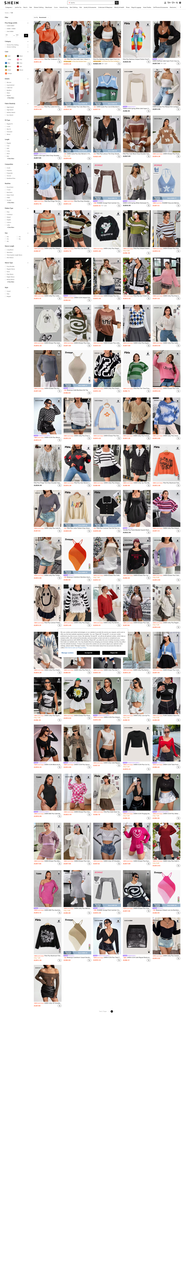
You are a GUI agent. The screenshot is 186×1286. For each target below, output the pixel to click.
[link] (169, 2)
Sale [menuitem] (30, 7)
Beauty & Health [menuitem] (119, 7)
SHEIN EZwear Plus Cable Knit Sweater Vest (137, 622)
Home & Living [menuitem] (63, 7)
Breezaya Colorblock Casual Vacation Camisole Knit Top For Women (77, 957)
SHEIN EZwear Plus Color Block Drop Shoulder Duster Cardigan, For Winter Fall (77, 107)
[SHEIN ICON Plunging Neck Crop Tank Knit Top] (137, 792)
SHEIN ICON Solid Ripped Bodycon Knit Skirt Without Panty (137, 957)
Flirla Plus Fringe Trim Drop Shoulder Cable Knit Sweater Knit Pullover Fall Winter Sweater (48, 201)
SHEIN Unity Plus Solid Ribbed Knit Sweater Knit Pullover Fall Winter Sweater (48, 528)
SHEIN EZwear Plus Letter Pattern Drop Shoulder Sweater (166, 388)
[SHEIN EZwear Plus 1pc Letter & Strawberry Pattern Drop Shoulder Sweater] (137, 555)
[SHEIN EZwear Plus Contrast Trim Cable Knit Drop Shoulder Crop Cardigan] (166, 650)
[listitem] (47, 43)
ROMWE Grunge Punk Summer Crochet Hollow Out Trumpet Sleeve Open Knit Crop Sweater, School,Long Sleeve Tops (107, 203)
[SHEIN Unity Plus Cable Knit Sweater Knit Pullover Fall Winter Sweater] (166, 323)
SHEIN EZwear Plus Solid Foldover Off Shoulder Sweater (107, 575)
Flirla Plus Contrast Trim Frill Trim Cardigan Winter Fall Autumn (107, 528)
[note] (77, 56)
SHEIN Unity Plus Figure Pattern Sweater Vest (48, 715)
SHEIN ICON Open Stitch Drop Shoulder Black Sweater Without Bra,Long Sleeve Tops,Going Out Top (48, 155)
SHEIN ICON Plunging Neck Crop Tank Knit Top (137, 813)
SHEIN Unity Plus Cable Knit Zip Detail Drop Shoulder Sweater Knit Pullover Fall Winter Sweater (48, 296)
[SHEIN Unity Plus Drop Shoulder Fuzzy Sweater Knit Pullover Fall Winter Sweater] (77, 415)
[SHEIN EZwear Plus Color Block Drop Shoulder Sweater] (166, 555)
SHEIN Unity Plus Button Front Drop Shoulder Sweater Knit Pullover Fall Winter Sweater (107, 622)
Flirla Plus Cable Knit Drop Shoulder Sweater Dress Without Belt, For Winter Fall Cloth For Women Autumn (48, 107)
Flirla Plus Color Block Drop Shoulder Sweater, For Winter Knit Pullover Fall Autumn (137, 154)
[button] (177, 3)
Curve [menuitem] (56, 7)
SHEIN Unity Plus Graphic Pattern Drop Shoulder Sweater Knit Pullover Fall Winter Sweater (107, 388)
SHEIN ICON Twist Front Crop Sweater (166, 764)
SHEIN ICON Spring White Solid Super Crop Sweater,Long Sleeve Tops (137, 108)
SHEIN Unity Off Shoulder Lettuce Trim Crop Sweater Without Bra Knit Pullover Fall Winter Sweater (107, 861)
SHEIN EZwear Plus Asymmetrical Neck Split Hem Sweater (48, 388)
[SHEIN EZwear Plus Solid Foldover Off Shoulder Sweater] (107, 555)
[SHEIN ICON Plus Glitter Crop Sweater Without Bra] (166, 792)
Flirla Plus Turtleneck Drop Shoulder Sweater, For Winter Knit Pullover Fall (48, 59)
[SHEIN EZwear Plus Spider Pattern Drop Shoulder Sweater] (48, 323)
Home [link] (7, 13)
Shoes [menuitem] (128, 7)
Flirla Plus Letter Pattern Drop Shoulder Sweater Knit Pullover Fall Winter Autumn (77, 528)
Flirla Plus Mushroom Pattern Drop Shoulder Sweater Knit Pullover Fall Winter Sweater (166, 483)
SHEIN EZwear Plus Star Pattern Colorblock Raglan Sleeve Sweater (107, 435)
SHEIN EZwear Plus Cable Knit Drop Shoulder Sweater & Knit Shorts (77, 861)
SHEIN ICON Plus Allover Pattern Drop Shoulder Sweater (48, 437)
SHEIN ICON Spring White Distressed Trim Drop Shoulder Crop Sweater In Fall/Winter (137, 203)
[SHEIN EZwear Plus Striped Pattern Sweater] (166, 228)
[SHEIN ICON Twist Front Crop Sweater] (166, 743)
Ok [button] (26, 35)
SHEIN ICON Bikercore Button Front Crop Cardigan (48, 764)
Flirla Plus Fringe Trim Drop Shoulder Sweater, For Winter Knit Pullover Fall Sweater (48, 483)
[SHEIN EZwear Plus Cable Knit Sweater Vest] (137, 602)
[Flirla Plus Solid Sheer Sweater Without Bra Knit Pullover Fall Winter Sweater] (107, 792)
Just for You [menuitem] (18, 7)
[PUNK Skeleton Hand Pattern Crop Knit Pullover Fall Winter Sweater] (166, 695)
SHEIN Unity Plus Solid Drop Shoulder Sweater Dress (166, 861)
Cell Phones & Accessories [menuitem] (160, 7)
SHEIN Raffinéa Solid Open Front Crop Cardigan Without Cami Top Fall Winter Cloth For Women (166, 61)
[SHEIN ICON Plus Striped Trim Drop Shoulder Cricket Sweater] (107, 695)
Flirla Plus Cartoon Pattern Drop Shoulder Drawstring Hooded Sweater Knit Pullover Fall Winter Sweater (48, 622)
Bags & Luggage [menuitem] (136, 7)
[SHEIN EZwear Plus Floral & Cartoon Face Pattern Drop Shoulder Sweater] (77, 695)
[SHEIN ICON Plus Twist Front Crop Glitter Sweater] (107, 935)
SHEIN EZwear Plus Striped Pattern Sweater (166, 248)
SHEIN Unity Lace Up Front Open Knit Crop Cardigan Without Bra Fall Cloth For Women (137, 715)
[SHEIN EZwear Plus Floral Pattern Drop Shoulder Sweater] (166, 134)
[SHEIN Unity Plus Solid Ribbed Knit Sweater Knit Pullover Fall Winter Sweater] (48, 508)
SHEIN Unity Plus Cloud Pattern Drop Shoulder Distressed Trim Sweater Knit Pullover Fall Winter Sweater (166, 435)
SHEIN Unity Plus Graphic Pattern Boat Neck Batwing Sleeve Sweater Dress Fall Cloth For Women (48, 670)
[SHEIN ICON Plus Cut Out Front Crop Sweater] (137, 743)
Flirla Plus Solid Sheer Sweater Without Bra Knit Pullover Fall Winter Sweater (107, 812)
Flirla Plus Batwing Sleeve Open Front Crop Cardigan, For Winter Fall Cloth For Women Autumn (107, 59)
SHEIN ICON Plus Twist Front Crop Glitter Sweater (107, 957)
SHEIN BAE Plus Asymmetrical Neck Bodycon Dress (48, 910)
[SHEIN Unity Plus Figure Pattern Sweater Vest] (48, 695)
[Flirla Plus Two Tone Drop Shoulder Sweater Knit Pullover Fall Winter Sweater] (137, 368)
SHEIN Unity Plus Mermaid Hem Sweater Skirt (77, 908)
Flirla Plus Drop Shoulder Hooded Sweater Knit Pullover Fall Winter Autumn (77, 201)
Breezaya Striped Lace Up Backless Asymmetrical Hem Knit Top (166, 910)
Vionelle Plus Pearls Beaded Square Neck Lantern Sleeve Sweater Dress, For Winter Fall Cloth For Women (137, 530)
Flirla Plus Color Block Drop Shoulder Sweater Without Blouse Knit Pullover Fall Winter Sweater (77, 248)
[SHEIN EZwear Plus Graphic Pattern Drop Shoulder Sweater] (77, 323)
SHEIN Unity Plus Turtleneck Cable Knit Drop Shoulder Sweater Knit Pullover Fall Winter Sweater (48, 575)
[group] (17, 44)
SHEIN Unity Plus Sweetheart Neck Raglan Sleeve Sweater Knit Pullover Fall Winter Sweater (166, 955)
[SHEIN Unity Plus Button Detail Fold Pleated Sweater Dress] (137, 650)
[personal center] (165, 3)
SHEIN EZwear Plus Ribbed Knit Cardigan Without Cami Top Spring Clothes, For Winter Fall (166, 107)
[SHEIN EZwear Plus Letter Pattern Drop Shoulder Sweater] (166, 368)
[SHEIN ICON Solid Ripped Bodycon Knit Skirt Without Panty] (137, 935)
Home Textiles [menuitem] (147, 7)
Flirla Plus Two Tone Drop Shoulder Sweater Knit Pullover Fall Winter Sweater (137, 388)
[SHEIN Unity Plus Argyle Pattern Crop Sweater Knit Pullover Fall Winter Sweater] (137, 323)
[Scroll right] (180, 7)
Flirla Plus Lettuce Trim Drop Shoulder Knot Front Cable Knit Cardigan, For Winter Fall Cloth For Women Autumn (107, 154)
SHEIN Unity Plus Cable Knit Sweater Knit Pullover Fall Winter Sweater (166, 343)
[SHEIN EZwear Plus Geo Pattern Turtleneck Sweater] (107, 276)
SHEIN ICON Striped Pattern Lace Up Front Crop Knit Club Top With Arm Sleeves (77, 297)
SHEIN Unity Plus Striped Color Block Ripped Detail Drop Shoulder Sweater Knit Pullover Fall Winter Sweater (48, 248)
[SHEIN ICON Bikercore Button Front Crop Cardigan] (48, 743)
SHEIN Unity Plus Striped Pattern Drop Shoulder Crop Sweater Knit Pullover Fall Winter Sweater (166, 528)
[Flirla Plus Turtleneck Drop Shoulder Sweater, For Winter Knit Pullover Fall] (48, 39)
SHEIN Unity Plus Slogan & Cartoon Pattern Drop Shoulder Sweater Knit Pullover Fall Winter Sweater (107, 248)
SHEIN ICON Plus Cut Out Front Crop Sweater (137, 764)
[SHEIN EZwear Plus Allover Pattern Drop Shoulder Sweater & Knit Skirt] (48, 841)
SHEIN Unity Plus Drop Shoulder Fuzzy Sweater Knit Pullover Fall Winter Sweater (77, 435)
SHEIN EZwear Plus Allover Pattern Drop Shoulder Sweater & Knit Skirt (48, 861)
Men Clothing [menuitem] (74, 7)
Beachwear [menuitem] (48, 7)
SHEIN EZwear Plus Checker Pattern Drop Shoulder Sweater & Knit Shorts (77, 812)
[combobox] (41, 17)
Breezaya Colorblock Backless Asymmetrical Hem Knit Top (77, 577)
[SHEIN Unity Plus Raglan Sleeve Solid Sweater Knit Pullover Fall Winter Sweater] (166, 602)
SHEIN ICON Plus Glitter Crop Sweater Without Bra (166, 813)
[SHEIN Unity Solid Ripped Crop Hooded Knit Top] (107, 743)
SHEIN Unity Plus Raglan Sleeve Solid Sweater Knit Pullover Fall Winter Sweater (166, 622)
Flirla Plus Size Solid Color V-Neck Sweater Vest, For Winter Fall (77, 59)
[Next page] (114, 1011)
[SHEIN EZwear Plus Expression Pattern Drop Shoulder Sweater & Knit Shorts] (137, 841)
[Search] (117, 3)
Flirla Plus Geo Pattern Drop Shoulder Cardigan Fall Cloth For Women (137, 296)
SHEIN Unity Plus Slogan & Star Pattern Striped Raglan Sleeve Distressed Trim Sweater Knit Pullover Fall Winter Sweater (77, 622)
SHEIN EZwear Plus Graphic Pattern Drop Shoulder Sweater (77, 343)
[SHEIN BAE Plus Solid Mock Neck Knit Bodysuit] (48, 792)
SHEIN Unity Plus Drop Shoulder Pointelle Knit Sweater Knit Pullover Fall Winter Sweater (166, 296)
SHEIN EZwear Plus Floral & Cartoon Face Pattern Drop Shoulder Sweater (77, 715)
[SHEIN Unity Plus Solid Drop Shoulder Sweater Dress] (166, 841)
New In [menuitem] (25, 7)
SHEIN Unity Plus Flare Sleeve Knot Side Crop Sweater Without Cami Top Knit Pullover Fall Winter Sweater (77, 670)
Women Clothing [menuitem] (38, 7)
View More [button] (11, 98)
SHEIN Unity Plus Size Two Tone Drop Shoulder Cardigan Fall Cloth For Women (107, 670)
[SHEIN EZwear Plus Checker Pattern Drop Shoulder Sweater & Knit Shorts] (77, 792)
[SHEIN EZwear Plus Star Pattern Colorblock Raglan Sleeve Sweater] (107, 415)
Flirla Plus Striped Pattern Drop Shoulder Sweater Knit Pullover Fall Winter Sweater (137, 248)
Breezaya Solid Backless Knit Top (76, 390)
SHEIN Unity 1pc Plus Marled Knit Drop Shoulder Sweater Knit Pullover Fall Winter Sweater (137, 483)
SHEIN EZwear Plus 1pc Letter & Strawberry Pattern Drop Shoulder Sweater (137, 575)
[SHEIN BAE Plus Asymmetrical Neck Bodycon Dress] (48, 888)
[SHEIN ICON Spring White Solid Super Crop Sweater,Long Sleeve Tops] (137, 86)
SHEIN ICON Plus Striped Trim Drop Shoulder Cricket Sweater (107, 717)
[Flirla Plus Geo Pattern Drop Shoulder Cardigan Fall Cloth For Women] (137, 276)
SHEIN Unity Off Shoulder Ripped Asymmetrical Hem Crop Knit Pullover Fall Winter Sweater (48, 1003)
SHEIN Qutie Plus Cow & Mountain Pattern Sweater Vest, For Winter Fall (107, 107)
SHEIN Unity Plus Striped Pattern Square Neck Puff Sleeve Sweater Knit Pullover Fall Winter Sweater (107, 483)
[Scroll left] (178, 7)
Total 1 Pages (103, 1011)
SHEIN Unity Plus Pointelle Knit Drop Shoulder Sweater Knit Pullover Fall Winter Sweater (137, 435)
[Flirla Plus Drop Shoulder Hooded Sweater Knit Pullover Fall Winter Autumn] (77, 181)
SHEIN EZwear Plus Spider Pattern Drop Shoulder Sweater (48, 343)
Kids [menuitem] (80, 7)
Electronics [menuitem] (173, 7)
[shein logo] (11, 2)
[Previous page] (109, 1011)
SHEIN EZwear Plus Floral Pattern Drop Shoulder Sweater (166, 154)
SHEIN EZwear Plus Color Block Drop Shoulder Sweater (166, 575)
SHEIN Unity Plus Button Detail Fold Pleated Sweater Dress (137, 670)
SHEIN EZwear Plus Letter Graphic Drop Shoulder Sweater (107, 343)
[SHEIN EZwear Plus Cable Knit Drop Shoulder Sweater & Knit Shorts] (77, 841)
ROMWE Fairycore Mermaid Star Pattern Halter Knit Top (166, 203)
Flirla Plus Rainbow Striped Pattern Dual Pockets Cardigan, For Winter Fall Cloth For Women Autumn (137, 59)
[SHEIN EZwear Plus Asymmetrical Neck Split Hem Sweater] (48, 368)
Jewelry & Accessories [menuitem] (90, 7)
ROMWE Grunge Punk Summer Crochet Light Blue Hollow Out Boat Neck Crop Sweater (107, 910)
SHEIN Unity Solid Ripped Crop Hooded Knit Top (107, 763)
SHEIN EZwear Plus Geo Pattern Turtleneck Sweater (107, 296)
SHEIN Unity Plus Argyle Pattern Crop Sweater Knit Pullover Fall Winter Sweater (137, 343)
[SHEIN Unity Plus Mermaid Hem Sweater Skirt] (77, 888)
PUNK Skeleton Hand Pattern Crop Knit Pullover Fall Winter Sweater (166, 715)
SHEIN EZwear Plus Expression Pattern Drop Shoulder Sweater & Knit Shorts (137, 861)
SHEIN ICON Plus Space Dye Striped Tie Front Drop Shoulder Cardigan (77, 764)
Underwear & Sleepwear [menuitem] (105, 7)
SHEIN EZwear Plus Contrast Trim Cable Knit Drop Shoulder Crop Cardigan (166, 670)
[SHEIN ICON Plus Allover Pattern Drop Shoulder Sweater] (48, 415)
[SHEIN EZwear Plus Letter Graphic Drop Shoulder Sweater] (107, 323)
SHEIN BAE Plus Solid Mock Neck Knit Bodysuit (48, 813)
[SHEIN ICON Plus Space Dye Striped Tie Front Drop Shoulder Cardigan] (77, 743)
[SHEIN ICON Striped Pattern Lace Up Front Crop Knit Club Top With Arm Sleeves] (77, 276)
